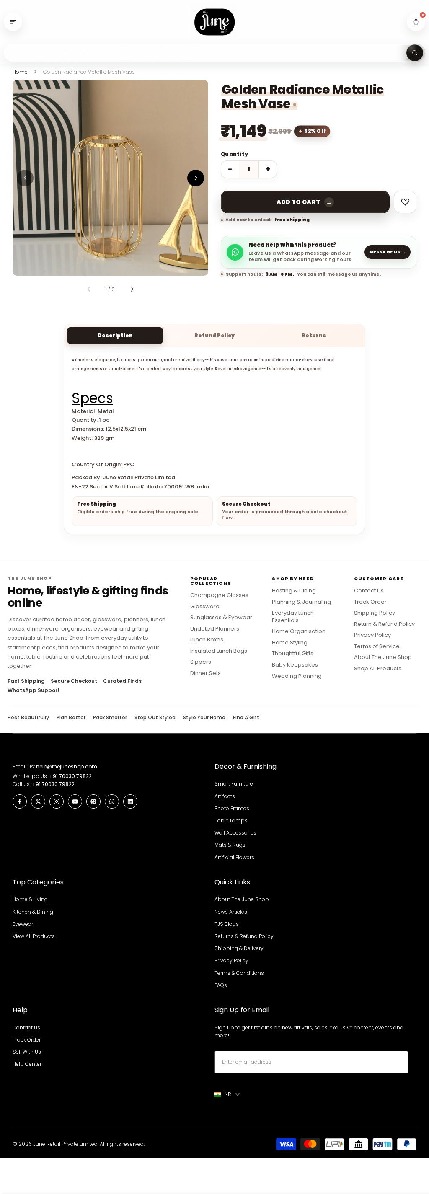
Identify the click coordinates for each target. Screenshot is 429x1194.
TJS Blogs (226, 924)
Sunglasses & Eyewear (221, 617)
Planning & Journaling (301, 602)
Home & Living (30, 899)
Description (115, 335)
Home (20, 71)
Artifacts (224, 796)
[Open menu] (13, 22)
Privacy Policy (372, 635)
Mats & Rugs (230, 844)
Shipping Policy (374, 613)
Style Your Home (204, 717)
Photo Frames (231, 808)
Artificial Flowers (234, 857)
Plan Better (71, 717)
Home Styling (290, 642)
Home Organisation (299, 631)
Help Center (27, 1063)
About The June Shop (383, 657)
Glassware (205, 606)
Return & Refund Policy (384, 624)
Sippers (200, 662)
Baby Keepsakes (295, 665)
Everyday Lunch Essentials (293, 616)
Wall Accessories (235, 832)
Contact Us (369, 590)
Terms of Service (377, 646)
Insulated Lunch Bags (218, 651)
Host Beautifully (28, 717)
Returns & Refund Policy (244, 936)
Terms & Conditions (239, 973)
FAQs (220, 985)
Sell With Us (27, 1051)
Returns (314, 335)
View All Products (34, 936)
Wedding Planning (297, 676)
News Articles (230, 911)
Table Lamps (231, 820)
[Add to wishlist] (405, 202)
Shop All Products (377, 668)
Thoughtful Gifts (292, 653)
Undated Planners (214, 629)
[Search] (414, 52)
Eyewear (23, 924)
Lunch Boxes (206, 640)
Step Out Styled (155, 717)
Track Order (370, 602)
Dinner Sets (205, 673)
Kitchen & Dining (33, 911)
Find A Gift (246, 717)
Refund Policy (214, 335)
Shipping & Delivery (239, 948)
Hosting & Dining (294, 590)
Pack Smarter (110, 717)
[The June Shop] (214, 22)
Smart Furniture (233, 783)
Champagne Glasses (219, 595)
